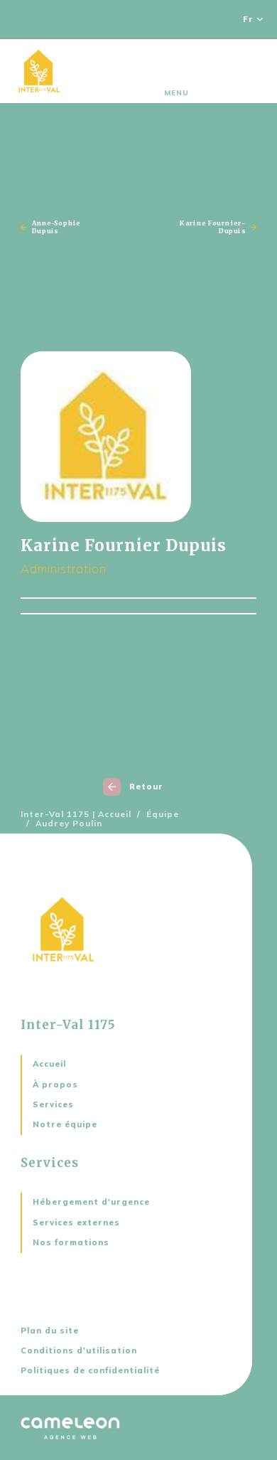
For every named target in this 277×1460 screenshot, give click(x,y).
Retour (146, 787)
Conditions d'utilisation (79, 1350)
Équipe (162, 814)
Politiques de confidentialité (90, 1370)
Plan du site (50, 1331)
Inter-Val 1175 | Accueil (76, 814)
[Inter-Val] (39, 71)
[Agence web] (70, 1428)
